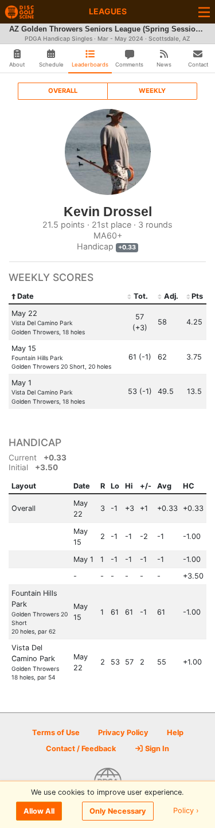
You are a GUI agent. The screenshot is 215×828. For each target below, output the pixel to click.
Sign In (156, 748)
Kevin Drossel (108, 211)
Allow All (39, 811)
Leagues (108, 11)
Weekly (152, 91)
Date (25, 296)
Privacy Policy (123, 732)
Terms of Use (56, 732)
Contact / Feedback (81, 748)
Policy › (186, 811)
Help (175, 732)
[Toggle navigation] (204, 12)
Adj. (171, 296)
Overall (62, 91)
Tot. (141, 296)
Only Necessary (117, 811)
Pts (197, 296)
